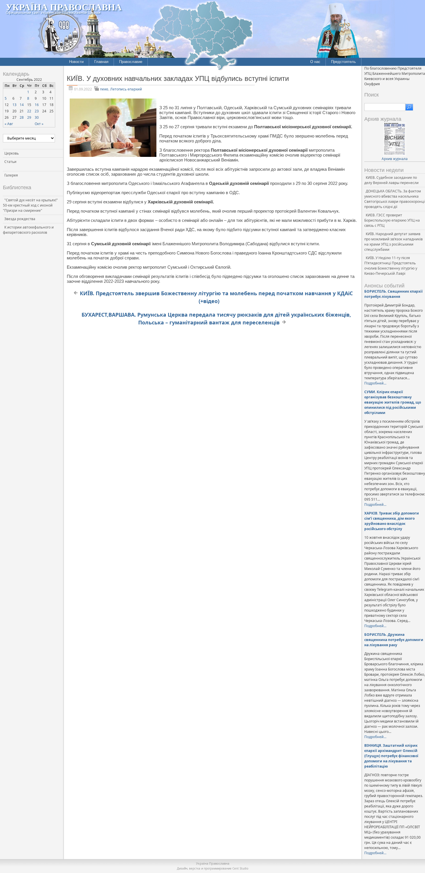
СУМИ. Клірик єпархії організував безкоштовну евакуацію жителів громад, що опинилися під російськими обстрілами (392, 402)
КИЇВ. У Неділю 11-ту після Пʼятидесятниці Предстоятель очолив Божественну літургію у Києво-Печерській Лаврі (390, 265)
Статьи (10, 161)
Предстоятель (343, 62)
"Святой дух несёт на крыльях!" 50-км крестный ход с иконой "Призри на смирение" (30, 205)
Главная (101, 62)
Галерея (11, 175)
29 (29, 117)
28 (22, 117)
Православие (130, 62)
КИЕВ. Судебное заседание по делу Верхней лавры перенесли (391, 180)
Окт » (39, 123)
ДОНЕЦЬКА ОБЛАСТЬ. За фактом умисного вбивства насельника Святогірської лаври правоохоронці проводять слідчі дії (394, 199)
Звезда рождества (19, 218)
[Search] (409, 107)
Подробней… (375, 383)
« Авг (9, 123)
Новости (76, 62)
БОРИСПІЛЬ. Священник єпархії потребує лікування (393, 294)
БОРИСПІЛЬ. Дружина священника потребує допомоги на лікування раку (393, 639)
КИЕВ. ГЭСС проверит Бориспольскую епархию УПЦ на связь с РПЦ (392, 220)
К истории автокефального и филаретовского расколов (28, 230)
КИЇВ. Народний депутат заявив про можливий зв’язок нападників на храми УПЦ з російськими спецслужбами (393, 241)
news (104, 89)
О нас (315, 62)
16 (37, 104)
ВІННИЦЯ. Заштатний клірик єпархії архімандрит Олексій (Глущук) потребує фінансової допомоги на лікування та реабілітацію (391, 756)
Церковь (11, 153)
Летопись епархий (126, 89)
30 (37, 117)
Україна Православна (64, 7)
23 (37, 111)
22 (29, 111)
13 (14, 104)
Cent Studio (240, 868)
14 (22, 104)
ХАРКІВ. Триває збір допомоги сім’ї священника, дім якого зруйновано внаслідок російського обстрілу (391, 521)
